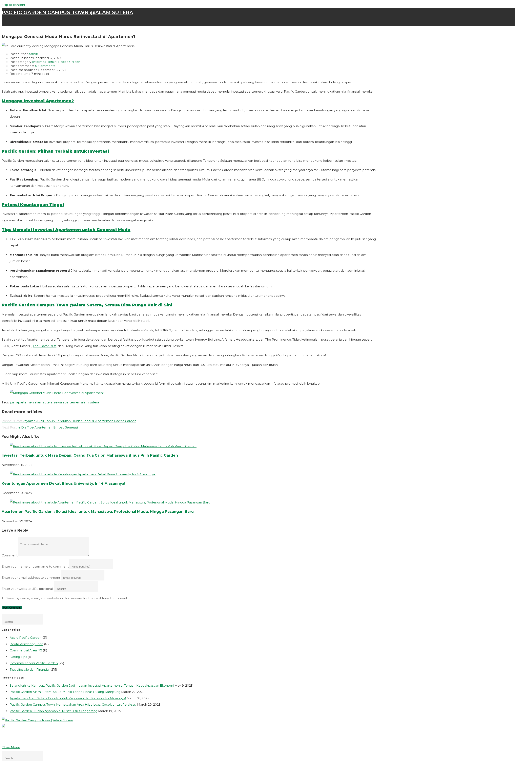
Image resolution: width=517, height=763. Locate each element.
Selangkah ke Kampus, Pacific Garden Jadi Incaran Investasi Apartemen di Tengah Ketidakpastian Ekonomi (92, 685)
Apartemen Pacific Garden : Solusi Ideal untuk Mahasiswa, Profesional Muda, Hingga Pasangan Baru (98, 511)
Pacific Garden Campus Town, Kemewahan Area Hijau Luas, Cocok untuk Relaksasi (73, 704)
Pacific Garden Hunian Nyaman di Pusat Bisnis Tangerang (53, 711)
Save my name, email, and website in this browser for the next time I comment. (67, 598)
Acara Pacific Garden (25, 638)
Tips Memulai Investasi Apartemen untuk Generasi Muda (66, 229)
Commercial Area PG (26, 650)
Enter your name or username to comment (35, 566)
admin (33, 54)
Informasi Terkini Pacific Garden (56, 62)
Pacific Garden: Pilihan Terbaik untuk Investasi (55, 151)
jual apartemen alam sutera (31, 402)
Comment (10, 555)
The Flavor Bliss (44, 346)
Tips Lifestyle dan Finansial (29, 669)
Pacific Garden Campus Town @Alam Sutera (67, 12)
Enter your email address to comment (31, 577)
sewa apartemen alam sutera (76, 402)
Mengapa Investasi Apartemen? (38, 100)
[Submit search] (45, 759)
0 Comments (45, 66)
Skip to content (13, 5)
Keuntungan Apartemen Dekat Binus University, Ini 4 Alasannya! (63, 483)
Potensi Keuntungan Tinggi (33, 204)
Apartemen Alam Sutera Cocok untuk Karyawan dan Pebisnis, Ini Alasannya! (68, 698)
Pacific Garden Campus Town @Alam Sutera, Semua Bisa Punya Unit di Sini (87, 305)
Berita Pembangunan (26, 644)
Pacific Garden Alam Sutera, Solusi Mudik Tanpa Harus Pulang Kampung (65, 692)
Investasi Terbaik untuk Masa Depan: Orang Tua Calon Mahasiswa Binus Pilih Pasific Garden (90, 455)
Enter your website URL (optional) (28, 589)
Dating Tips (18, 657)
